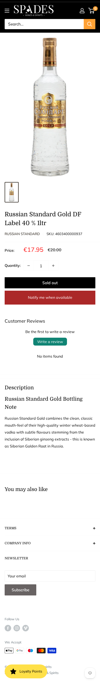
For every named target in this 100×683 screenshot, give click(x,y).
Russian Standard (22, 234)
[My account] (82, 10)
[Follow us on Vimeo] (25, 628)
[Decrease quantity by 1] (28, 266)
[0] (91, 10)
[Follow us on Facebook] (8, 628)
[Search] (89, 24)
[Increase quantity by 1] (53, 266)
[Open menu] (7, 11)
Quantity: (13, 265)
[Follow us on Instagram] (16, 628)
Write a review (50, 341)
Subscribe (20, 589)
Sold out (50, 282)
